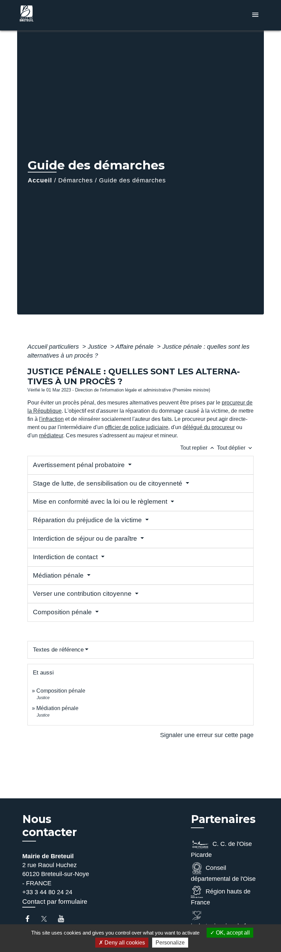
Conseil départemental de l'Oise (223, 873)
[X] (47, 918)
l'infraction (51, 419)
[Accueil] (60, 15)
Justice (98, 346)
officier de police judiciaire (136, 427)
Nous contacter (49, 826)
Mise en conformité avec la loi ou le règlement (101, 501)
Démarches (75, 180)
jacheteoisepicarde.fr (219, 926)
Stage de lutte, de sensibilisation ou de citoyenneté (108, 483)
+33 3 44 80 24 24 (47, 892)
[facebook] (30, 918)
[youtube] (64, 918)
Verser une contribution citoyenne (83, 593)
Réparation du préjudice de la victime (88, 520)
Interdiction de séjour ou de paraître (86, 538)
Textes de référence (58, 649)
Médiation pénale (59, 575)
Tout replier (198, 448)
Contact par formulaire (54, 901)
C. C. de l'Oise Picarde (221, 849)
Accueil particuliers (54, 346)
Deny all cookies (124, 942)
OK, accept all (232, 933)
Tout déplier (235, 448)
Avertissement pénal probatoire (79, 464)
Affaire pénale (135, 346)
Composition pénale (63, 612)
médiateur (51, 435)
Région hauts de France (221, 897)
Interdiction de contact (66, 557)
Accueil (40, 180)
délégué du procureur (209, 427)
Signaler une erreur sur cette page (207, 735)
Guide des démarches (132, 180)
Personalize (170, 942)
